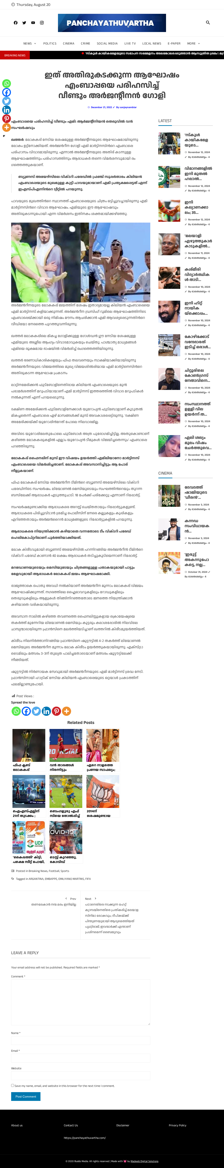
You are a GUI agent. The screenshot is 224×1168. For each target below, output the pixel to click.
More (191, 43)
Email (15, 1051)
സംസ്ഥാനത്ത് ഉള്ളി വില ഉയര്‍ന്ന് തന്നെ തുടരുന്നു (198, 411)
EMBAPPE (51, 879)
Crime (85, 43)
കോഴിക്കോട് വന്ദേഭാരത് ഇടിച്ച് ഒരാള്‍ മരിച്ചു (197, 344)
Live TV (130, 43)
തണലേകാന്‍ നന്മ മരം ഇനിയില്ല (53, 902)
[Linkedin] (46, 711)
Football (54, 871)
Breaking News (38, 871)
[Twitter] (36, 711)
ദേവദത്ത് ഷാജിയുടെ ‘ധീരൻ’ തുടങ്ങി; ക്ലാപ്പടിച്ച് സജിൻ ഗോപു (198, 500)
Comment (18, 976)
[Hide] (4, 136)
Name (15, 1033)
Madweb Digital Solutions (144, 1161)
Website (16, 1068)
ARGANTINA (36, 879)
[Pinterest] (56, 711)
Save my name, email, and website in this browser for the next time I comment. (65, 1086)
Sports (65, 871)
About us (17, 1125)
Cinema (68, 43)
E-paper (174, 43)
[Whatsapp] (16, 711)
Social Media (107, 43)
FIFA (88, 879)
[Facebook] (26, 711)
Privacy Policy (177, 1125)
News (27, 43)
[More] (66, 711)
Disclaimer (122, 1125)
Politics (49, 43)
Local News (151, 43)
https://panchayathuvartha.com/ (85, 1138)
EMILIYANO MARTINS (71, 879)
